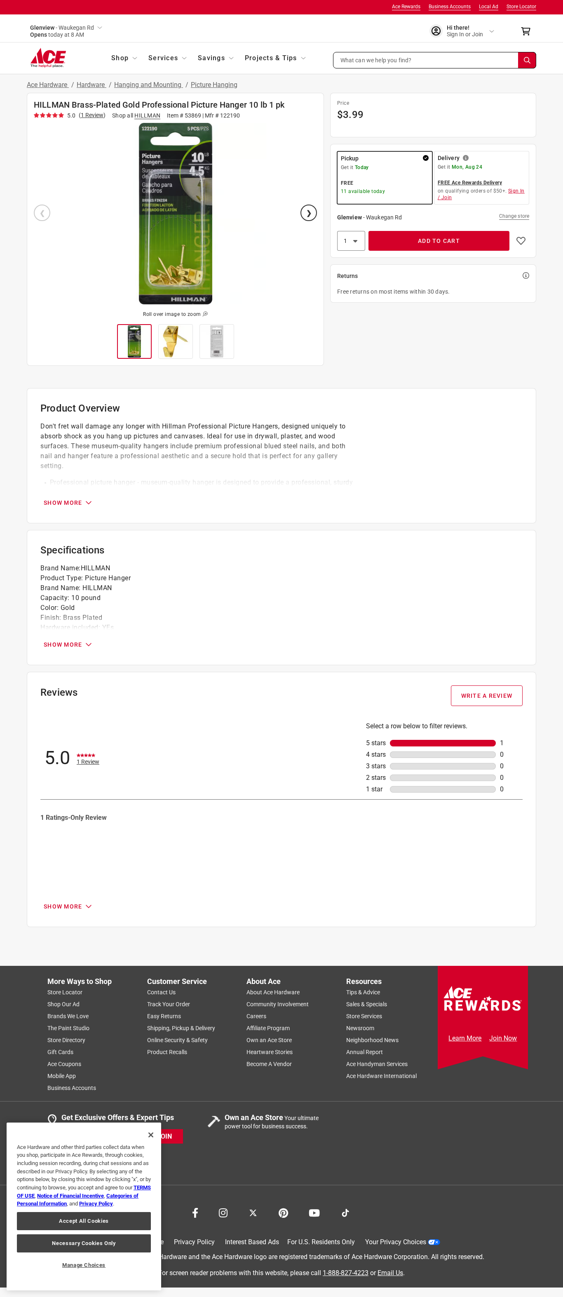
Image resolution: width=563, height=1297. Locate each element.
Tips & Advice (363, 992)
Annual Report (364, 1052)
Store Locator (521, 6)
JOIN (164, 1136)
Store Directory (66, 1040)
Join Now (503, 1038)
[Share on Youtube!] (314, 1212)
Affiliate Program (268, 1028)
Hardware (91, 85)
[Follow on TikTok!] (345, 1212)
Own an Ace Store (269, 1040)
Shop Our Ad (63, 1004)
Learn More (464, 1038)
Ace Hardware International (381, 1076)
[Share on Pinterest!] (283, 1212)
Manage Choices (84, 1265)
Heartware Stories (269, 1052)
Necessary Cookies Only (83, 1243)
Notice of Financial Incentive (70, 1196)
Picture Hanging (214, 85)
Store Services (364, 1016)
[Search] (527, 60)
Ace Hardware (48, 85)
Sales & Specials (366, 1004)
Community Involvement (277, 1004)
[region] (84, 1206)
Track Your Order (168, 1004)
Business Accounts (450, 6)
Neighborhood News (372, 1040)
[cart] (528, 31)
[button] (435, 60)
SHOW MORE (63, 502)
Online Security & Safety (177, 1040)
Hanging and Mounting (148, 85)
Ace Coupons (64, 1064)
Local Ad (488, 6)
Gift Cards (60, 1052)
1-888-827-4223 (345, 1272)
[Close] (151, 1135)
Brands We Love (68, 1016)
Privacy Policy (194, 1242)
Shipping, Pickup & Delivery (181, 1028)
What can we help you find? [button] (376, 59)
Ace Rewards (406, 6)
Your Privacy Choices (395, 1242)
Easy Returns (164, 1016)
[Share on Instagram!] (223, 1212)
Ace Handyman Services (377, 1064)
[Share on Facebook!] (195, 1212)
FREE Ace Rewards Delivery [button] (470, 183)
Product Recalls (167, 1052)
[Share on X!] (253, 1212)
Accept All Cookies (84, 1221)
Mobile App (61, 1076)
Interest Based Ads (252, 1242)
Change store (514, 216)
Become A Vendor (269, 1064)
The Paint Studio (68, 1028)
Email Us (390, 1272)
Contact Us (161, 992)
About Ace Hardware (273, 992)
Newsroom (360, 1028)
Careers (256, 1016)
